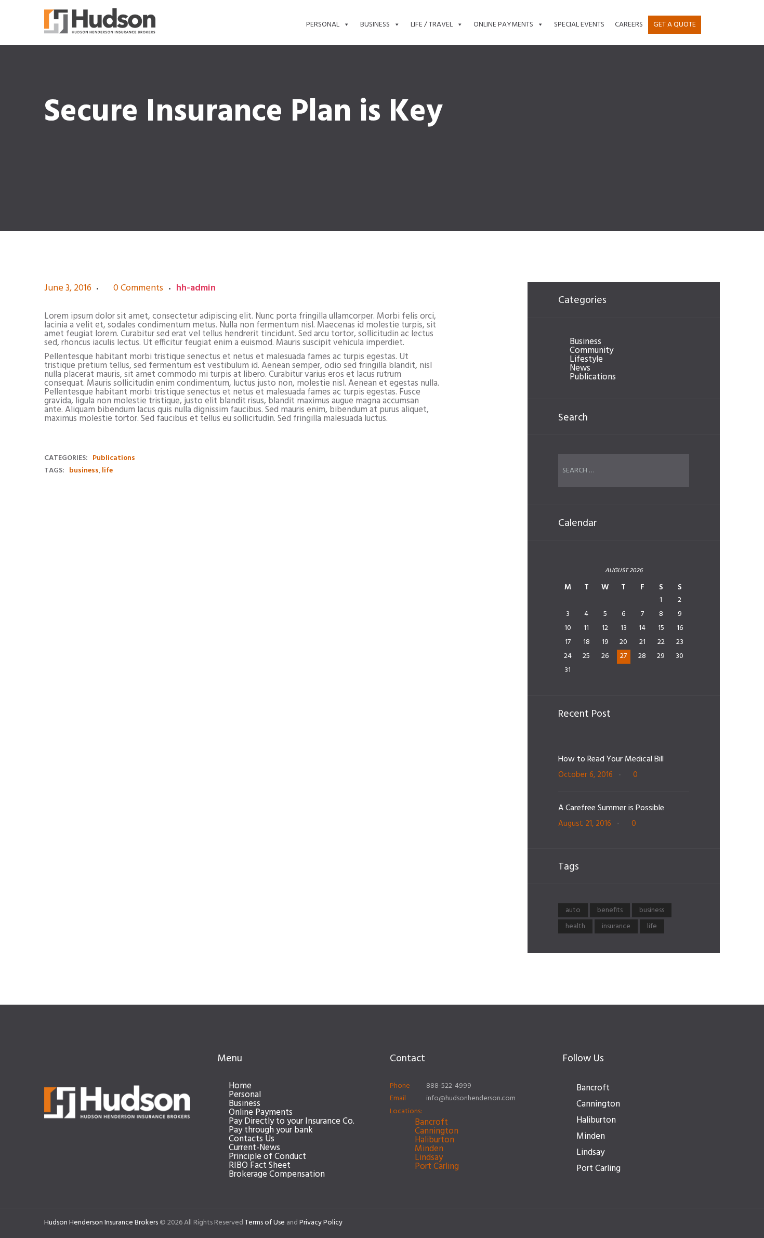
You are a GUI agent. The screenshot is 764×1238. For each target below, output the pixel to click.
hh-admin (196, 288)
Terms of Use (265, 1223)
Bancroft (431, 1122)
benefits (610, 910)
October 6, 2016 (585, 775)
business (84, 471)
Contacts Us (251, 1139)
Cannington (436, 1131)
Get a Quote (674, 25)
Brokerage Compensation (277, 1174)
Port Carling (437, 1167)
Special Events (579, 25)
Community (591, 351)
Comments (138, 288)
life (107, 471)
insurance (616, 926)
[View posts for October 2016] (568, 574)
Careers (629, 25)
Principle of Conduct (267, 1157)
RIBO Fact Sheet (260, 1165)
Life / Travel (432, 25)
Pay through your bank (271, 1130)
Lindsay (429, 1158)
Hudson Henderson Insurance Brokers (101, 1223)
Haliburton (434, 1140)
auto (573, 910)
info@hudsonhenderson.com (471, 1098)
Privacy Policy (321, 1223)
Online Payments (503, 25)
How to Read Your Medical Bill (611, 759)
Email (398, 1098)
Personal (322, 25)
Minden (429, 1149)
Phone (400, 1086)
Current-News (254, 1148)
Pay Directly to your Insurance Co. (291, 1121)
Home (240, 1086)
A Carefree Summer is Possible (611, 808)
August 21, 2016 (584, 824)
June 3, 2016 (67, 288)
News (580, 368)
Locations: (406, 1111)
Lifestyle (586, 359)
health (575, 926)
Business (375, 25)
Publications (114, 458)
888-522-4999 (448, 1086)
